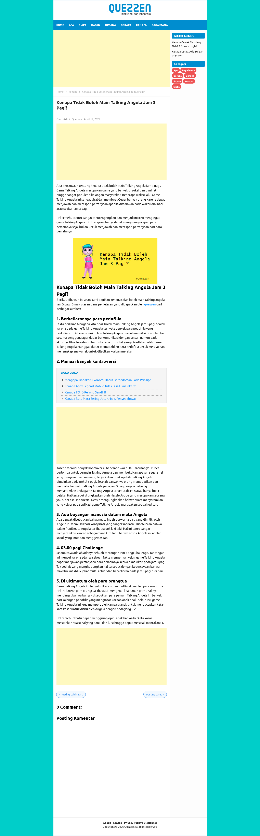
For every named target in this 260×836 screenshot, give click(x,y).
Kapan (177, 81)
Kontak (117, 822)
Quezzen (129, 826)
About (107, 822)
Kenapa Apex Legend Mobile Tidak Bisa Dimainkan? (100, 386)
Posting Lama (155, 694)
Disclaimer (150, 822)
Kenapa (189, 81)
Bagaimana (188, 70)
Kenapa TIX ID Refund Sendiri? (85, 392)
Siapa (176, 86)
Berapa (177, 75)
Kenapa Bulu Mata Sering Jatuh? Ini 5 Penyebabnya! (100, 398)
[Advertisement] (111, 58)
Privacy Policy (133, 822)
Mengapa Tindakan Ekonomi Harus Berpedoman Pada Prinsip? (108, 380)
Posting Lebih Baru (71, 694)
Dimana (190, 75)
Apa (175, 70)
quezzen (150, 304)
